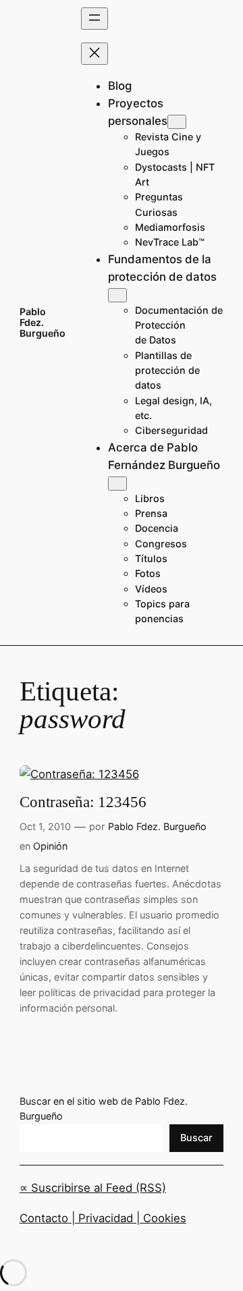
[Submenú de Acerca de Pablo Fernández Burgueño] (117, 483)
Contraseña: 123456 (83, 802)
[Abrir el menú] (94, 18)
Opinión (50, 846)
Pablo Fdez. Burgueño (42, 322)
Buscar (196, 1137)
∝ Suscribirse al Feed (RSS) (93, 1187)
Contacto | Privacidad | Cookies (103, 1218)
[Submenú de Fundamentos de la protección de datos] (117, 295)
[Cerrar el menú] (94, 54)
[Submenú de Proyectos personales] (176, 122)
